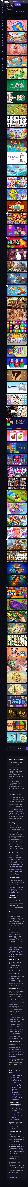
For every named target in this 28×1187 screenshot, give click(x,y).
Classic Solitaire (14, 953)
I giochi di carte (15, 935)
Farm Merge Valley (17, 1098)
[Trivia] (2, 67)
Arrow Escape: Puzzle (16, 1081)
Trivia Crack (18, 1054)
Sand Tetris (19, 969)
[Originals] (2, 20)
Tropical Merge (14, 875)
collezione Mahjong (14, 887)
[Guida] (2, 43)
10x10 (14, 969)
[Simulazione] (2, 53)
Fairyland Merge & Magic (16, 871)
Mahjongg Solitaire (17, 1075)
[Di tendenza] (2, 15)
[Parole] (2, 48)
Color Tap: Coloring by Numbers (17, 1092)
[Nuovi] (2, 12)
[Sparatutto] (2, 56)
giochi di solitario (14, 949)
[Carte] (2, 37)
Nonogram (12, 1056)
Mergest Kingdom (14, 861)
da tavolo (17, 978)
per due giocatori (16, 788)
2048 (20, 922)
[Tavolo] (2, 64)
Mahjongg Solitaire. (14, 893)
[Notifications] (11, 4)
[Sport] (2, 59)
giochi (12, 978)
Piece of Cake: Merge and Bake (17, 1078)
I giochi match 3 (13, 856)
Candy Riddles (18, 864)
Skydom (14, 1110)
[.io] (2, 45)
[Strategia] (2, 61)
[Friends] (2, 4)
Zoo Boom (20, 868)
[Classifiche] (2, 25)
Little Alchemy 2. (18, 813)
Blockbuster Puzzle (15, 971)
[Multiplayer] (2, 23)
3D (22, 1000)
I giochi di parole (14, 826)
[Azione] (2, 35)
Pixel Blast (15, 1119)
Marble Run (17, 815)
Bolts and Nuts (16, 1053)
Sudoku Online (16, 1127)
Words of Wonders (14, 838)
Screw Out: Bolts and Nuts (17, 1088)
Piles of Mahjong (17, 1084)
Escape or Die (16, 1021)
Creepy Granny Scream (16, 1030)
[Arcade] (2, 29)
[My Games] (7, 4)
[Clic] (2, 40)
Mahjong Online (13, 891)
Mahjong (19, 1146)
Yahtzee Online (14, 985)
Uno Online (16, 943)
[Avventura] (2, 32)
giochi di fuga (19, 1038)
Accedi (18, 5)
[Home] (2, 7)
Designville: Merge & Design (17, 1095)
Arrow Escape (16, 1099)
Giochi (8, 6)
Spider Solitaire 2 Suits (16, 953)
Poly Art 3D (15, 1004)
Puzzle (12, 6)
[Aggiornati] (2, 18)
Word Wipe (12, 845)
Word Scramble (13, 848)
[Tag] (2, 71)
